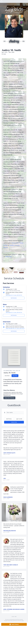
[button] (14, 512)
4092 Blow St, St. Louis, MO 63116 (14, 295)
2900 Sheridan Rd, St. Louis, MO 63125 (15, 328)
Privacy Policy (10, 620)
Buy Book (15, 375)
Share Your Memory (9, 398)
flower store (9, 256)
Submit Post (14, 422)
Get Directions (14, 298)
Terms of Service (18, 620)
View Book (7, 375)
